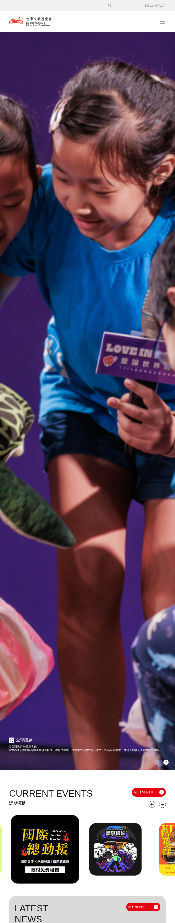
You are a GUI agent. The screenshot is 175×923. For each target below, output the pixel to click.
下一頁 (166, 762)
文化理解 (24, 736)
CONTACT (157, 6)
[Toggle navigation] (162, 21)
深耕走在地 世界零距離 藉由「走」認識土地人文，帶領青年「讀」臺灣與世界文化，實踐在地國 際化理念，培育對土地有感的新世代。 (52, 746)
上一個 (152, 804)
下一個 (162, 804)
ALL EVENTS (143, 792)
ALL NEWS (136, 907)
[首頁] (30, 21)
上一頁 (157, 762)
